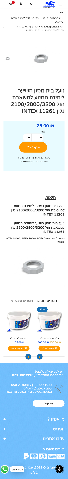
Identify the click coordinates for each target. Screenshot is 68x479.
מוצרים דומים (47, 301)
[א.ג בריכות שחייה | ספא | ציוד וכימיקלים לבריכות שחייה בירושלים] (48, 4)
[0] (10, 4)
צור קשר (48, 403)
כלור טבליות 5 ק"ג (19, 338)
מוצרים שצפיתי (22, 301)
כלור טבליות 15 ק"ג (49, 338)
